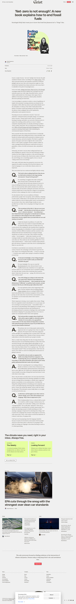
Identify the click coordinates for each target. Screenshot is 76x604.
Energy (3, 574)
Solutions (4, 577)
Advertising (49, 579)
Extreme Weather (5, 580)
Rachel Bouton (64, 531)
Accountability (5, 579)
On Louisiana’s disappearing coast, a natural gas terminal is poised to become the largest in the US (12, 532)
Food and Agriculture (6, 582)
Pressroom (26, 582)
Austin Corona (27, 543)
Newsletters (49, 574)
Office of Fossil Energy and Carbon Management (26, 127)
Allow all (51, 594)
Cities (16, 508)
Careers (25, 579)
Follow (64, 1)
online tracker (37, 79)
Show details (20, 601)
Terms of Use (4, 600)
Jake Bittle (26, 534)
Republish (48, 580)
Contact (25, 577)
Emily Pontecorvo (10, 61)
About (25, 574)
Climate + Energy (49, 68)
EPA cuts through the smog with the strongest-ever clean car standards (27, 503)
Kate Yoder (43, 534)
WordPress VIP (11, 599)
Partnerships (26, 580)
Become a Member (50, 577)
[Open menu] (73, 2)
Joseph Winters (27, 524)
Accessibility (49, 582)
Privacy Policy (9, 600)
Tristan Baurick (7, 536)
